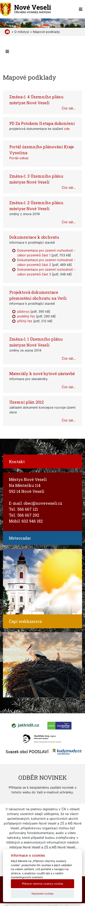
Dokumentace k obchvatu (34, 237)
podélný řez (26, 316)
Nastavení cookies (43, 893)
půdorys (23, 311)
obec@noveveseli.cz (43, 503)
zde (67, 129)
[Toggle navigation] (80, 9)
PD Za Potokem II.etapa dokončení (42, 123)
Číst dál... (69, 108)
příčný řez (24, 321)
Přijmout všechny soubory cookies (42, 883)
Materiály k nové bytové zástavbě (42, 373)
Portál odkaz (19, 158)
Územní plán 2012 (26, 402)
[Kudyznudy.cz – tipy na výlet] (67, 751)
